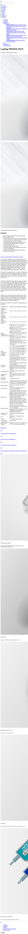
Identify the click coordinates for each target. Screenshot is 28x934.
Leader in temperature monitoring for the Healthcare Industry (16, 29)
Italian (3, 14)
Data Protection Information (9, 928)
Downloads (6, 44)
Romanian (4, 15)
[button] (1, 4)
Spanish (4, 10)
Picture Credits (6, 930)
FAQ (4, 43)
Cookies (3, 932)
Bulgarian (4, 7)
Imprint (5, 927)
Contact (5, 925)
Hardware (5, 21)
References (5, 926)
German (4, 8)
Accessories (20, 257)
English (3, 5)
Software (5, 22)
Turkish (3, 17)
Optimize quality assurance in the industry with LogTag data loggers (16, 36)
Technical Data (8, 257)
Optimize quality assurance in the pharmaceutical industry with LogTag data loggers (16, 26)
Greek (3, 13)
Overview (5, 19)
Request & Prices (7, 45)
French (3, 11)
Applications (6, 23)
